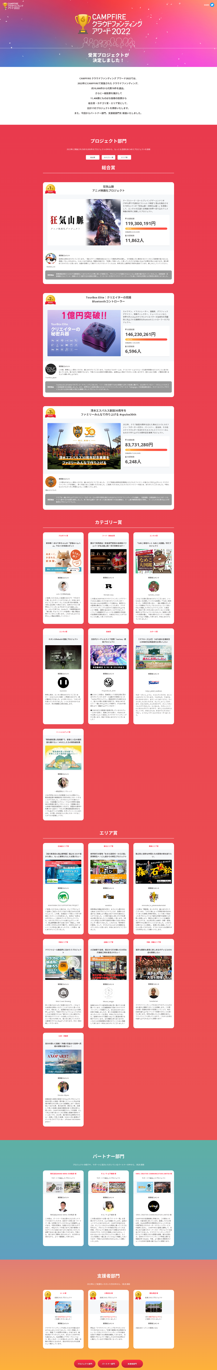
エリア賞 (124, 157)
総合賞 (92, 157)
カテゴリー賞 (108, 157)
